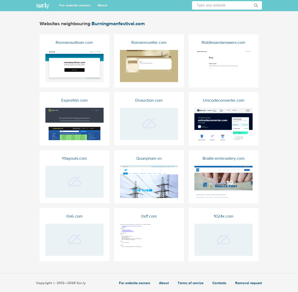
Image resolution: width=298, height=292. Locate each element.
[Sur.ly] (42, 6)
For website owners (75, 5)
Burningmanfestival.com (118, 24)
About (102, 5)
